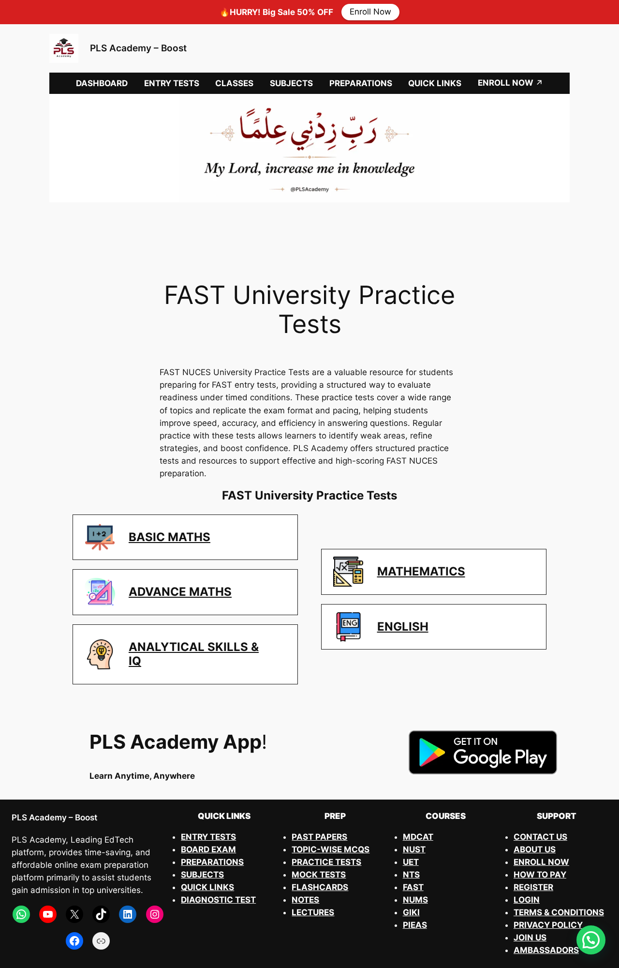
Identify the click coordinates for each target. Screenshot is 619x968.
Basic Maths (169, 537)
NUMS (415, 900)
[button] (590, 939)
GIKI (411, 912)
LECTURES (313, 912)
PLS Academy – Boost (138, 48)
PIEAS (415, 925)
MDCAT (418, 837)
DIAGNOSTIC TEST (218, 900)
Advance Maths (180, 592)
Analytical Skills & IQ (194, 654)
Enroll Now (370, 12)
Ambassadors (546, 950)
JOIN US (530, 937)
